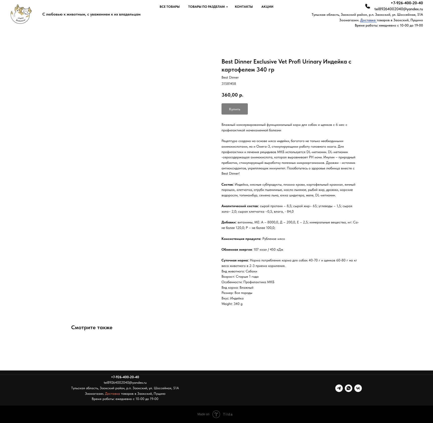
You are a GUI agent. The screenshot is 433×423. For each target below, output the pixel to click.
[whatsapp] (348, 388)
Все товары (170, 7)
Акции (267, 7)
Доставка (368, 20)
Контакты (244, 7)
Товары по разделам (206, 7)
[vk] (358, 388)
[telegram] (339, 388)
